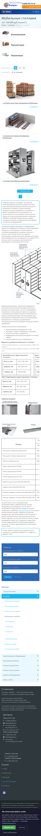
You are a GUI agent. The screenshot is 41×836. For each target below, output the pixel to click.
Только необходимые (10, 832)
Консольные (19, 34)
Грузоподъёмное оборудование (14, 656)
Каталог (4, 25)
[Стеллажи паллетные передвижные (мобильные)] (20, 89)
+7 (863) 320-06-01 (10, 720)
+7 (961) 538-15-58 (12, 761)
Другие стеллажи (10, 644)
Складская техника (9, 591)
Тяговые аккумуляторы (11, 665)
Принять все (9, 827)
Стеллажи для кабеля (12, 649)
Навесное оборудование (11, 675)
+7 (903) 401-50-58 (12, 756)
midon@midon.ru (10, 723)
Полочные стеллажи (12, 606)
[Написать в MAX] (4, 792)
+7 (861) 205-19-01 (10, 734)
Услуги (5, 769)
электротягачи (24, 510)
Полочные (18, 55)
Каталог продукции (9, 781)
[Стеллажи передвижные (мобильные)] (20, 162)
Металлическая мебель (11, 661)
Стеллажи (11, 25)
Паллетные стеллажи (12, 601)
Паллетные (18, 45)
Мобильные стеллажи (12, 616)
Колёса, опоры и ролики (11, 670)
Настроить (22, 827)
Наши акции (7, 773)
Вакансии (6, 777)
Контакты (6, 786)
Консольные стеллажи (12, 611)
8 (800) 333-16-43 (28, 4)
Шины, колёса (8, 680)
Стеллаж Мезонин (11, 639)
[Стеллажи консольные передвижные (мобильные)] (20, 123)
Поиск (37, 12)
